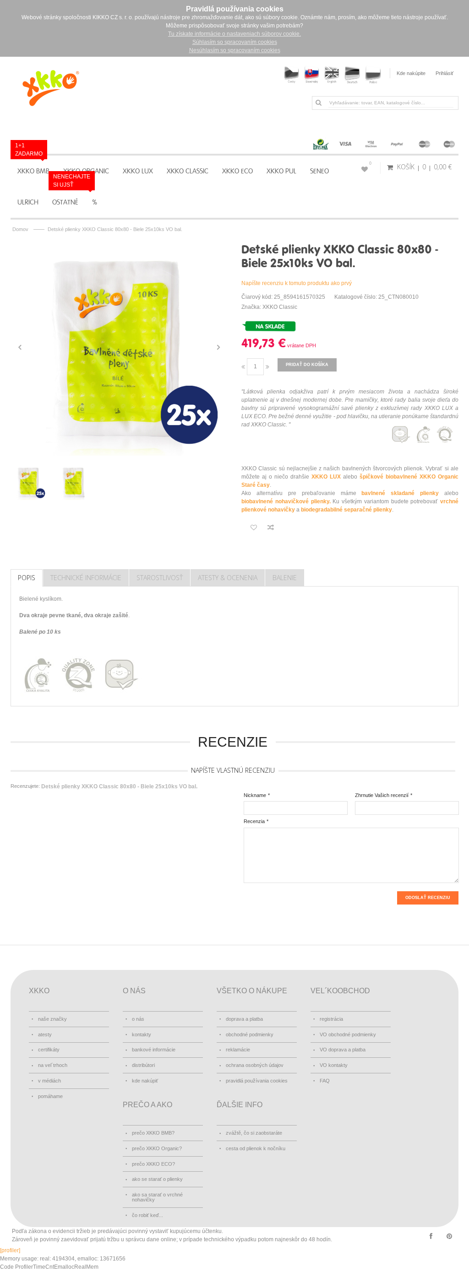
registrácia (331, 1019)
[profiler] (10, 1250)
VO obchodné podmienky (348, 1034)
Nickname (255, 795)
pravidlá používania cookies (257, 1080)
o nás (138, 1019)
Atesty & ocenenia (227, 577)
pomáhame (50, 1096)
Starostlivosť (159, 577)
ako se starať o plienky (157, 1179)
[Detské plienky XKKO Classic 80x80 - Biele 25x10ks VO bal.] (119, 347)
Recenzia (254, 821)
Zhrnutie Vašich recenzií (382, 795)
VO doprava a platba (342, 1049)
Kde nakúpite (411, 73)
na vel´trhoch (52, 1065)
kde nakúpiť (145, 1080)
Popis (26, 577)
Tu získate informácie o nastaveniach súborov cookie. (234, 34)
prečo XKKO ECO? (153, 1164)
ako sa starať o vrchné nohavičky (157, 1197)
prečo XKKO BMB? (153, 1133)
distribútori (143, 1065)
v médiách (49, 1080)
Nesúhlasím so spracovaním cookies (234, 50)
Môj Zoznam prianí (370, 163)
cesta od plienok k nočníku (255, 1148)
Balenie (285, 577)
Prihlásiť (444, 73)
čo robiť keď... (147, 1215)
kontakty (141, 1034)
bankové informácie (153, 1049)
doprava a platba (244, 1019)
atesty (45, 1034)
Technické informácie (85, 577)
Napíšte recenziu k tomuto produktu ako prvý (296, 283)
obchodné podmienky (249, 1034)
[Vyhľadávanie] (318, 102)
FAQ (325, 1080)
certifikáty (49, 1049)
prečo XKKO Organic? (157, 1148)
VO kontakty (334, 1065)
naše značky (52, 1019)
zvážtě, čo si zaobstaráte (254, 1133)
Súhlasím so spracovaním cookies (234, 42)
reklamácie (238, 1049)
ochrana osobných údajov (255, 1065)
